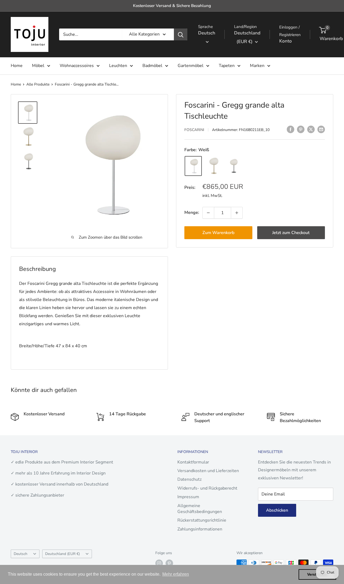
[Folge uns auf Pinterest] (169, 563)
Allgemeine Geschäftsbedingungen (199, 509)
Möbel (38, 66)
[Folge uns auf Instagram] (159, 563)
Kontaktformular (193, 462)
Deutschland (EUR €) (62, 553)
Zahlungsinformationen (199, 529)
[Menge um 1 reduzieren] (208, 212)
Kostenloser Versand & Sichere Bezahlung (172, 5)
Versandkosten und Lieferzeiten (208, 471)
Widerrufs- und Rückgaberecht (207, 488)
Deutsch (20, 553)
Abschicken (277, 510)
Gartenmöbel (190, 66)
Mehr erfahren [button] (175, 574)
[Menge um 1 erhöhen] (236, 212)
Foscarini (194, 129)
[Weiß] (193, 166)
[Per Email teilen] (321, 129)
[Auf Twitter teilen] (311, 129)
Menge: (191, 212)
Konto (285, 41)
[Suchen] (180, 34)
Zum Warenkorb (218, 233)
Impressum (188, 497)
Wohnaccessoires (77, 66)
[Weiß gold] (213, 166)
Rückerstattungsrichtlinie (201, 520)
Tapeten (227, 66)
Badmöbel (152, 66)
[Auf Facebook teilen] (290, 129)
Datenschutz (189, 479)
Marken (257, 66)
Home (17, 66)
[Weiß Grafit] (233, 166)
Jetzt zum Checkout (291, 233)
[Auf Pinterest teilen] (300, 129)
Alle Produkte (37, 84)
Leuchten (118, 66)
